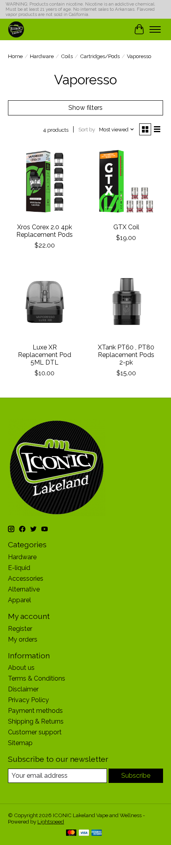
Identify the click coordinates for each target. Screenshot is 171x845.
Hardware (42, 56)
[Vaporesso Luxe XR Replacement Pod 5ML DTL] (45, 302)
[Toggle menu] (155, 29)
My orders (22, 639)
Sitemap (20, 743)
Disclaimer (23, 689)
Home (15, 56)
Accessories (25, 578)
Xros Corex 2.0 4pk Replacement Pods (44, 230)
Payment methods (35, 710)
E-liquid (19, 568)
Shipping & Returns (36, 721)
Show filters (85, 107)
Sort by (86, 129)
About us (21, 667)
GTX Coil (126, 227)
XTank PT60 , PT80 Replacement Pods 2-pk (126, 354)
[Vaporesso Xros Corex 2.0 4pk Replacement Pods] (45, 182)
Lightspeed (50, 821)
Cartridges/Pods (100, 56)
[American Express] (96, 833)
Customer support (35, 732)
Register (20, 628)
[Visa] (84, 833)
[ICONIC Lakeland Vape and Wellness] (16, 29)
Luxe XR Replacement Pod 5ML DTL (44, 354)
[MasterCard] (71, 833)
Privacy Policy (28, 700)
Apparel (19, 600)
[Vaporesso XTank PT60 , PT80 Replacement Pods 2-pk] (126, 302)
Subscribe (135, 775)
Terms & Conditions (36, 678)
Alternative (24, 589)
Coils (67, 56)
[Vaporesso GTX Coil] (126, 182)
